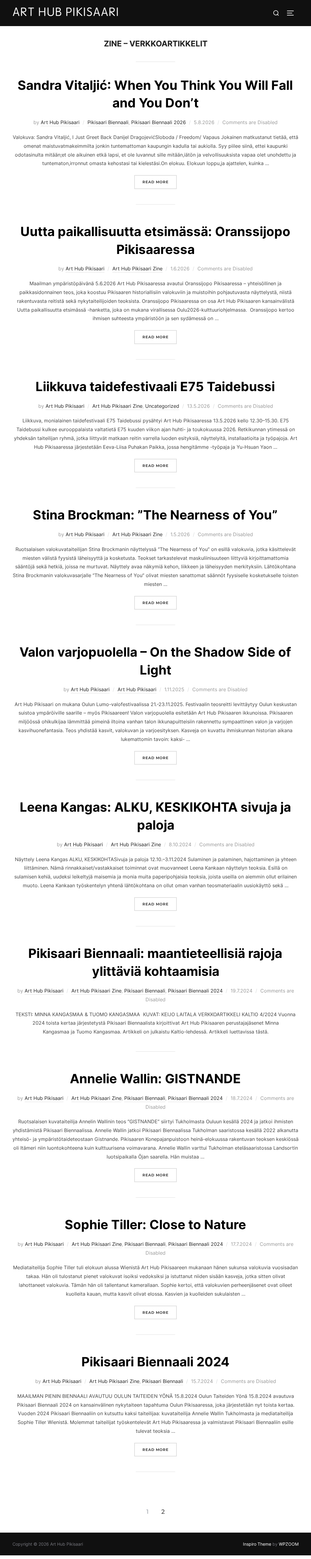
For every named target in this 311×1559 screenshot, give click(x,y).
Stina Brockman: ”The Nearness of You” (155, 514)
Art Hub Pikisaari (60, 122)
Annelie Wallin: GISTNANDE (155, 1078)
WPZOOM (289, 1544)
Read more (159, 181)
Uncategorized (162, 406)
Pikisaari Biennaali (107, 122)
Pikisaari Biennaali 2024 (195, 991)
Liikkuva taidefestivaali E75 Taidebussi (155, 386)
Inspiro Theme (257, 1544)
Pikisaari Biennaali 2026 (158, 122)
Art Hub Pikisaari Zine (137, 268)
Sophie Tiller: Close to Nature (155, 1224)
